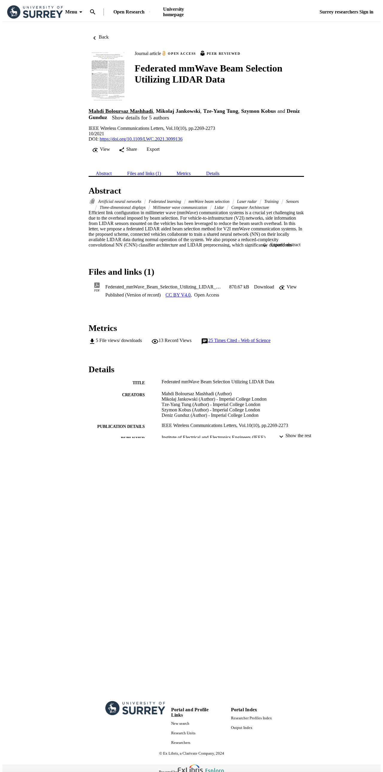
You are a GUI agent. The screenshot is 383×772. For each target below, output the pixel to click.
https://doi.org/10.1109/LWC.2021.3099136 (141, 139)
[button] (264, 287)
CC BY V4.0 (178, 294)
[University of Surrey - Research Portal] (35, 12)
